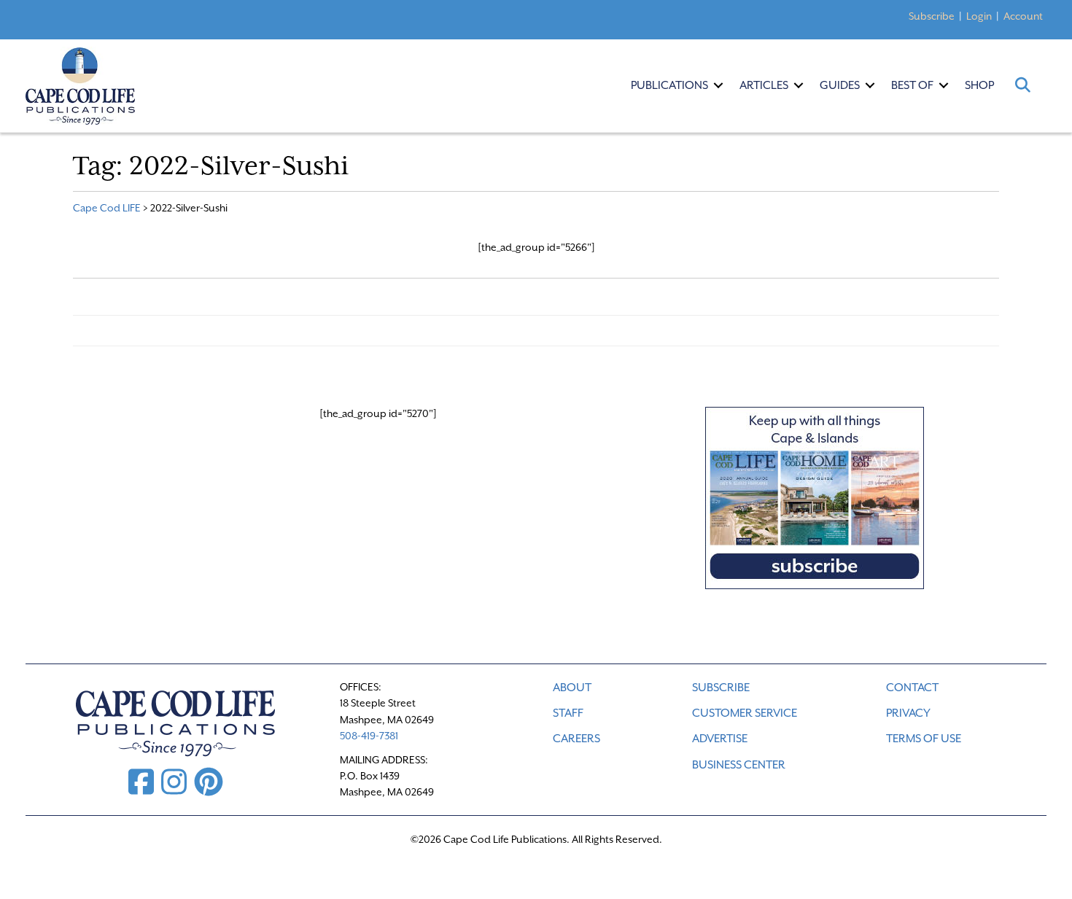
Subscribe (932, 16)
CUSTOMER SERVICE (744, 713)
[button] (718, 85)
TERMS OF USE (923, 738)
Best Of (912, 85)
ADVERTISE (719, 738)
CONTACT (912, 687)
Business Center (738, 764)
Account (1023, 16)
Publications (669, 85)
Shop (979, 85)
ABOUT (572, 687)
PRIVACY (908, 713)
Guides (840, 85)
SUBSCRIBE (721, 687)
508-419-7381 (369, 736)
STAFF (568, 713)
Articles (763, 85)
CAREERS (576, 738)
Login (979, 16)
